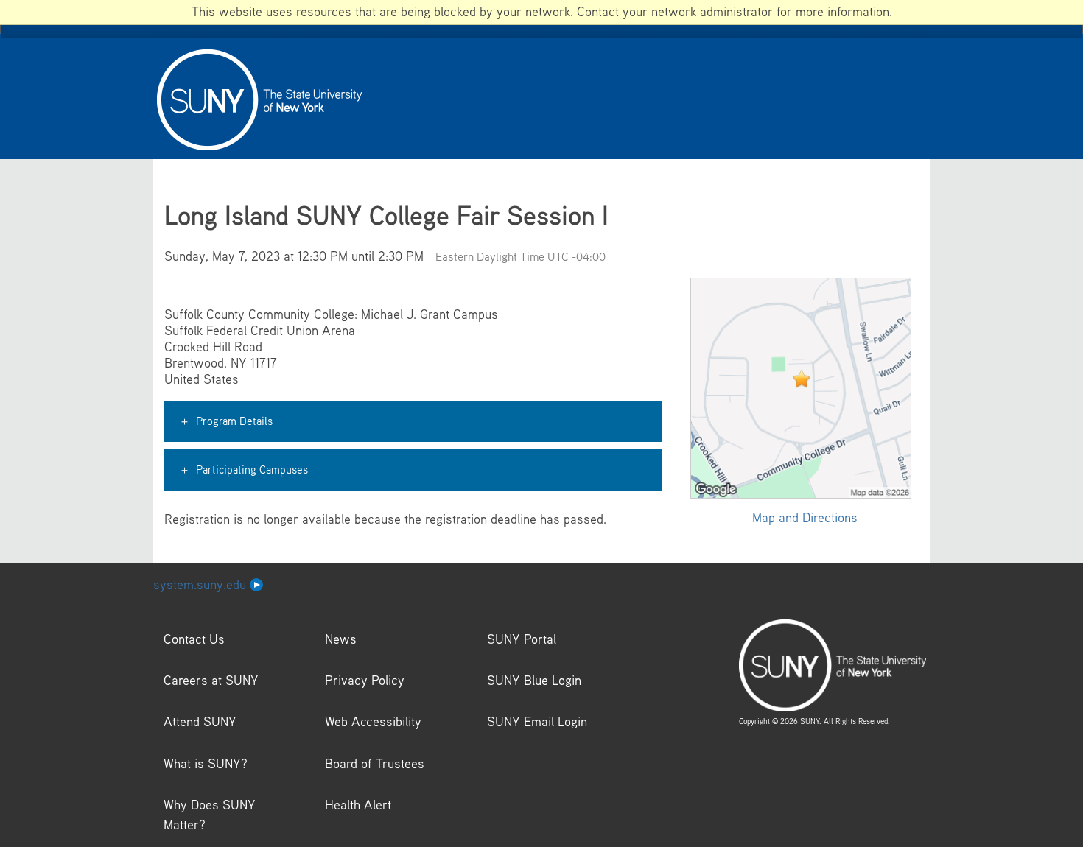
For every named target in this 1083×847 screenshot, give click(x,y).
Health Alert (358, 804)
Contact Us (194, 639)
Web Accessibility (373, 721)
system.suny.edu (201, 584)
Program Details (234, 420)
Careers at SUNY (211, 680)
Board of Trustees (374, 763)
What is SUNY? (206, 763)
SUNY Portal (521, 639)
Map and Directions (805, 517)
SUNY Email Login (537, 721)
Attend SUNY (200, 721)
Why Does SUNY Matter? (210, 814)
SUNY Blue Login (534, 680)
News (341, 639)
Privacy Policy (364, 680)
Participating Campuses (252, 469)
